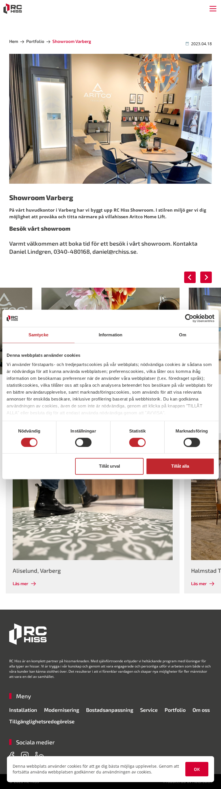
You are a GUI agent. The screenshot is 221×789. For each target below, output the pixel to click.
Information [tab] (110, 334)
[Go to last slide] (190, 277)
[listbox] (110, 513)
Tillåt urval (109, 466)
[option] (92, 513)
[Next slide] (206, 277)
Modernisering (61, 710)
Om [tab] (182, 334)
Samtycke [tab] (38, 334)
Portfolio (175, 710)
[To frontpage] (12, 8)
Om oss (201, 710)
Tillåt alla (180, 466)
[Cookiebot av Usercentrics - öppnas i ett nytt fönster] (189, 318)
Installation (23, 710)
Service (149, 710)
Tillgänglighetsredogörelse (42, 721)
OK (197, 769)
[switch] (83, 442)
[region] (110, 513)
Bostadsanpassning (109, 710)
